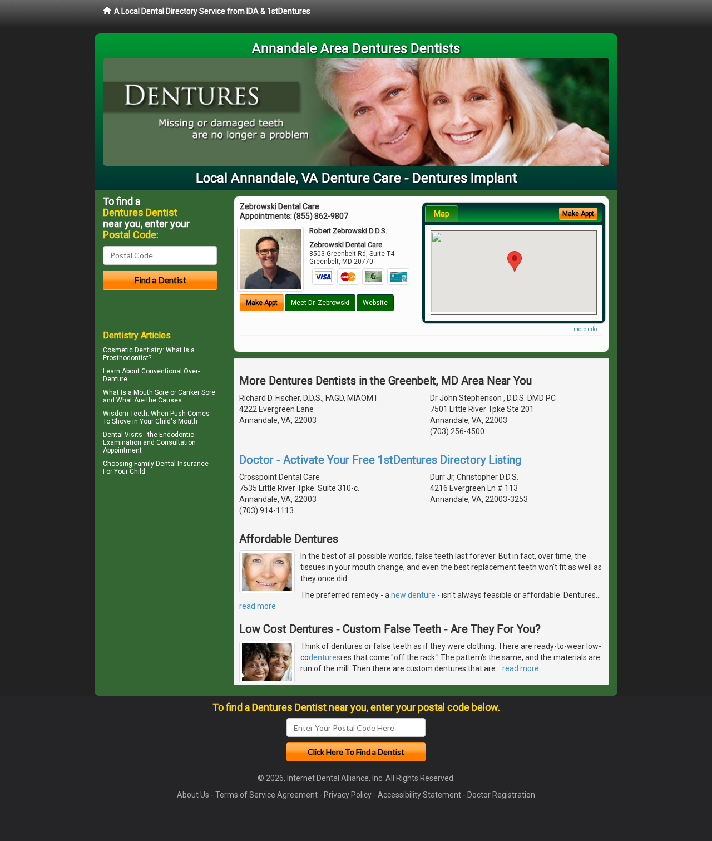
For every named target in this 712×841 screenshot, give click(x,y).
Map (441, 213)
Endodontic (176, 435)
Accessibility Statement (419, 794)
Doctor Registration (501, 794)
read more (257, 606)
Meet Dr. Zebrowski (320, 303)
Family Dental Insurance (171, 464)
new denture (413, 595)
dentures (324, 657)
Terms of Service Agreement (266, 794)
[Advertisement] (160, 575)
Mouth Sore (151, 392)
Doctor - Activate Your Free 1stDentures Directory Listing (380, 459)
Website (375, 303)
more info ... (588, 329)
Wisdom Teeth (125, 413)
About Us (193, 794)
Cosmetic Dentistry (132, 350)
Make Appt (262, 303)
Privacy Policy (348, 794)
